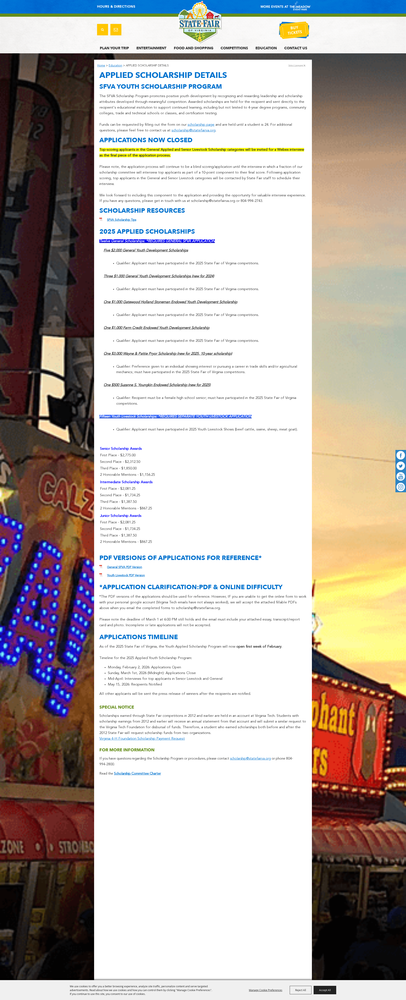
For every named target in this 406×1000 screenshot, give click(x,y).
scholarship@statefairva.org (193, 130)
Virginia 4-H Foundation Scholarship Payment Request (142, 739)
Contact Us (295, 48)
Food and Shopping (193, 48)
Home (101, 65)
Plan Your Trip (114, 48)
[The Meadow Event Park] (200, 22)
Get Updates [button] (115, 29)
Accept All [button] (325, 990)
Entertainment (151, 48)
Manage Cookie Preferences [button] (265, 990)
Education (266, 48)
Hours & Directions (116, 6)
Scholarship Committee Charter (137, 773)
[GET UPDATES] (115, 30)
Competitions (234, 48)
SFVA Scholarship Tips (121, 219)
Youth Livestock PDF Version (126, 575)
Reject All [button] (300, 990)
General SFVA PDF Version (124, 567)
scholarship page (201, 125)
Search (102, 29)
